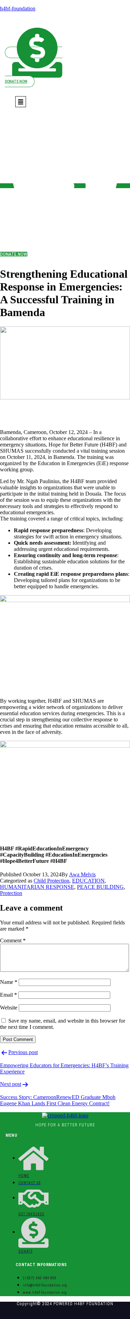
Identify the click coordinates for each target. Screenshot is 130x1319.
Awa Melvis (82, 874)
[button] (20, 101)
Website (8, 1008)
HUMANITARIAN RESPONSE (37, 887)
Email (8, 995)
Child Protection (51, 881)
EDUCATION (88, 881)
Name (8, 982)
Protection (11, 893)
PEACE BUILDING (100, 887)
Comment (13, 940)
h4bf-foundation (17, 8)
